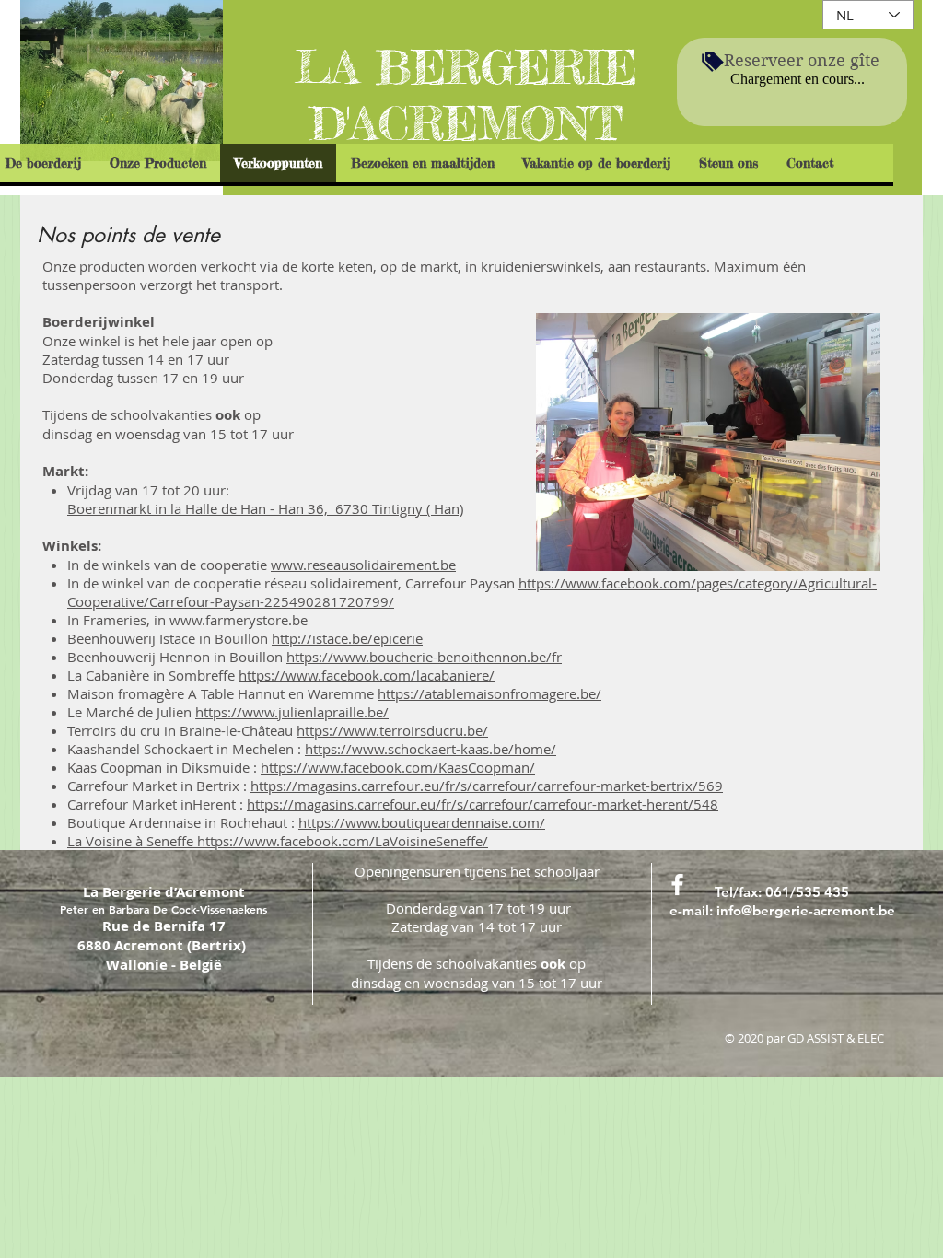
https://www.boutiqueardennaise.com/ (421, 822)
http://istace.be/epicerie (347, 638)
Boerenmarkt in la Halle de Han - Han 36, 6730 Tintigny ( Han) (265, 508)
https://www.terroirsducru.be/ (392, 730)
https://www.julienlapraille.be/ (292, 712)
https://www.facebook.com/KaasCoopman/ (398, 767)
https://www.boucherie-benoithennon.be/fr (424, 656)
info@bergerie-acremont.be (805, 910)
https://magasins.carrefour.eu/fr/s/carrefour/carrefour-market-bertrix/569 (486, 785)
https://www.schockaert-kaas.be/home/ (430, 749)
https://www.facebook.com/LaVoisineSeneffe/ (342, 841)
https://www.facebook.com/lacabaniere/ (367, 675)
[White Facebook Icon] (677, 884)
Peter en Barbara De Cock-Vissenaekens (163, 909)
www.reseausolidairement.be (363, 564)
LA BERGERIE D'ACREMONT (466, 95)
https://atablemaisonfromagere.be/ (489, 693)
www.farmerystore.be (238, 620)
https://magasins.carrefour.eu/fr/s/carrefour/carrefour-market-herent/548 (482, 804)
